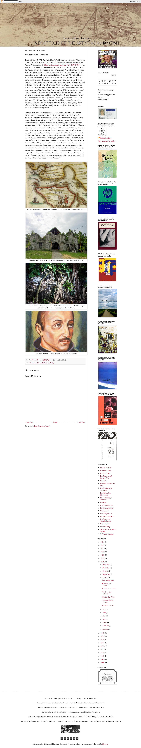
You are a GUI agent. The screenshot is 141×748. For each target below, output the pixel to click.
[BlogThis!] (60, 360)
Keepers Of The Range (107, 601)
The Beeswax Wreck (109, 589)
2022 (102, 548)
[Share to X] (62, 360)
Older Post (81, 422)
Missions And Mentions (106, 593)
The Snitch (103, 481)
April (104, 619)
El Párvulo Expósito (107, 534)
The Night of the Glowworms (105, 494)
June (104, 612)
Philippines (45, 363)
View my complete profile (106, 141)
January (105, 629)
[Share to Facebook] (63, 360)
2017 (102, 633)
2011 (102, 653)
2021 (102, 552)
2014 (102, 643)
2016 (102, 636)
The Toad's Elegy (106, 470)
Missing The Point (108, 597)
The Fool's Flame (106, 468)
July (104, 609)
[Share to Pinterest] (65, 360)
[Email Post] (54, 360)
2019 (102, 558)
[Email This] (58, 360)
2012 (102, 649)
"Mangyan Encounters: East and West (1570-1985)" (62, 65)
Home (55, 422)
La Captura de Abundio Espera (108, 530)
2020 (102, 555)
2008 (102, 662)
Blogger (105, 744)
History (39, 363)
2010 (102, 656)
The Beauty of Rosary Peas (107, 484)
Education (33, 363)
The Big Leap (104, 473)
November (106, 568)
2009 (102, 659)
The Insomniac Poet (106, 508)
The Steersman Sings (107, 516)
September (106, 574)
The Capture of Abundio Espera (105, 520)
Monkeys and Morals (106, 584)
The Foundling (105, 526)
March (105, 622)
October (105, 571)
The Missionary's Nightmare (106, 489)
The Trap (103, 502)
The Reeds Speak (108, 605)
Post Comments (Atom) (42, 426)
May (104, 616)
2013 (102, 646)
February (106, 626)
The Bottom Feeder (106, 505)
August (105, 577)
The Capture (104, 511)
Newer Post (29, 422)
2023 (102, 545)
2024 (102, 542)
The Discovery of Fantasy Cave (106, 477)
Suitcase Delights (108, 580)
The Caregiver (105, 524)
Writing (52, 363)
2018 (102, 561)
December (106, 564)
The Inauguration (106, 513)
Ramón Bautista (105, 138)
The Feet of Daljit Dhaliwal (106, 499)
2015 (102, 639)
